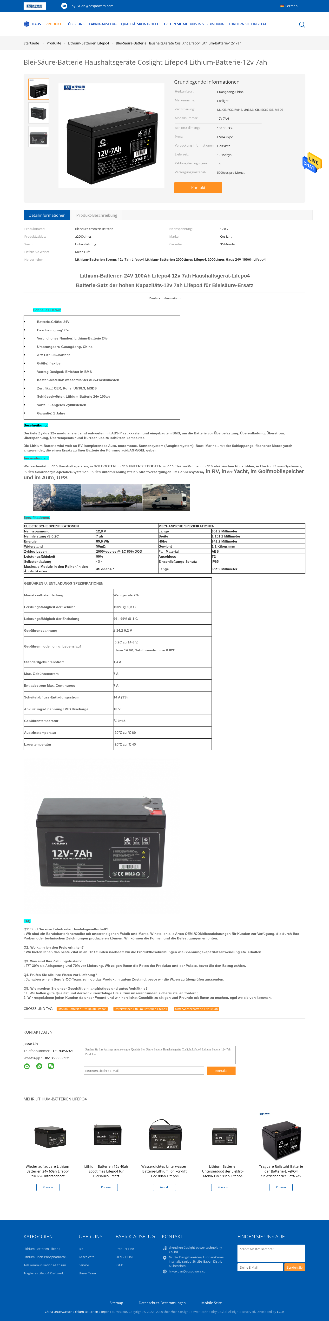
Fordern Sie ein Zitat (247, 24)
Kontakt (198, 187)
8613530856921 (57, 1058)
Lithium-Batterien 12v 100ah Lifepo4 (82, 1009)
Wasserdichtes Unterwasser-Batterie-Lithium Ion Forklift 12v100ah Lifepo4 (164, 1171)
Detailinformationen (47, 215)
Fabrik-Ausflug (103, 24)
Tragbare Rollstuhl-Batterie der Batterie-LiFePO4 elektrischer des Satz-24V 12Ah (281, 1173)
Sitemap (116, 1302)
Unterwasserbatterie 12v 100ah (196, 1009)
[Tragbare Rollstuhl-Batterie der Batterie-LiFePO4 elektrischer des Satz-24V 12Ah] (282, 1136)
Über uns (76, 24)
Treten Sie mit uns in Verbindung (194, 24)
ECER (280, 1311)
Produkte (54, 24)
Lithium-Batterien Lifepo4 (42, 1249)
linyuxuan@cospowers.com (91, 6)
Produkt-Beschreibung (96, 215)
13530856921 (63, 1051)
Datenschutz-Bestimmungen (162, 1302)
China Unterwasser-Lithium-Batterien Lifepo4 (77, 1311)
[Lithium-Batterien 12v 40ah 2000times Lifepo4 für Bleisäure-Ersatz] (107, 1136)
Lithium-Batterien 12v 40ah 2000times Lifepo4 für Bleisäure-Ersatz (106, 1171)
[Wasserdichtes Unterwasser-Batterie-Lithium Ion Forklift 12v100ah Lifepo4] (165, 1136)
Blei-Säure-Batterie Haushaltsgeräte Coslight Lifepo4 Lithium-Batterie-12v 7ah (179, 43)
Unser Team (87, 1273)
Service (84, 1265)
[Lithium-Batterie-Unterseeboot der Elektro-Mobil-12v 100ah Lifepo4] (223, 1136)
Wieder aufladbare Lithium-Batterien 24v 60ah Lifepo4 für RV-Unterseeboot (48, 1171)
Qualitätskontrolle (140, 24)
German (291, 6)
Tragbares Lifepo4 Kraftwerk (44, 1273)
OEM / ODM (124, 1257)
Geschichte (86, 1257)
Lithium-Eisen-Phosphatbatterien (47, 1257)
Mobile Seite (211, 1302)
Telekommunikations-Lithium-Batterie (51, 1265)
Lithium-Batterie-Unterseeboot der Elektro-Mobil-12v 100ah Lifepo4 (223, 1171)
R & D (119, 1265)
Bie (81, 1249)
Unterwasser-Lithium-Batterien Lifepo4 (141, 1009)
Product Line (125, 1249)
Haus (36, 24)
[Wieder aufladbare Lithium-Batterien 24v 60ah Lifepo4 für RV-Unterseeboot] (49, 1136)
